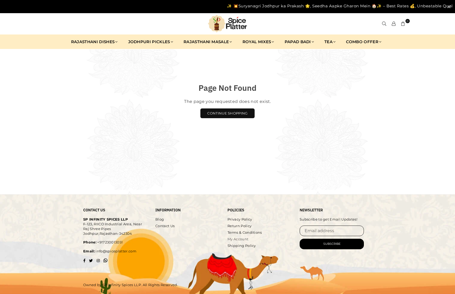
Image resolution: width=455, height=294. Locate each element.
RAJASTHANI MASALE (206, 41)
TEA (328, 41)
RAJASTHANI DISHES (93, 41)
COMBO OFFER (362, 41)
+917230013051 (109, 242)
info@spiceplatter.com (115, 251)
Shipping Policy (242, 245)
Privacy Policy (240, 219)
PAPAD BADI (298, 41)
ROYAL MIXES (257, 41)
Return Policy (239, 226)
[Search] (384, 24)
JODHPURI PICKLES (149, 41)
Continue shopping (227, 113)
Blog (159, 219)
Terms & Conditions (245, 232)
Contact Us (165, 226)
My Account (238, 239)
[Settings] (393, 24)
